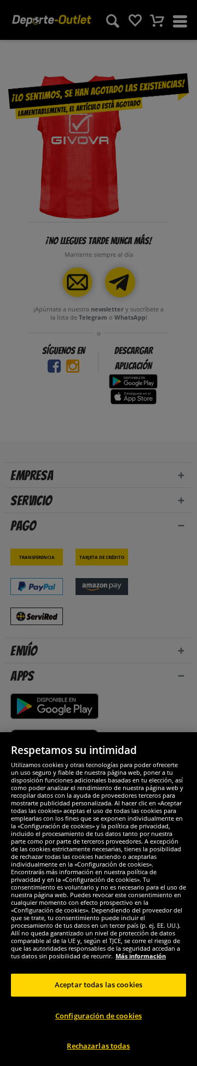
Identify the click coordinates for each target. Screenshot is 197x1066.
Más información (140, 956)
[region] (98, 899)
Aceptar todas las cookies (98, 985)
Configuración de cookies (98, 1016)
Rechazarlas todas (98, 1046)
